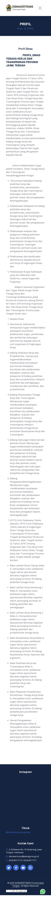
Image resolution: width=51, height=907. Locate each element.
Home (20, 28)
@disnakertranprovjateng (18, 832)
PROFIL (30, 28)
